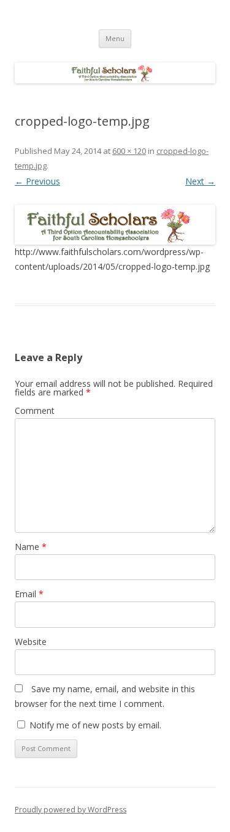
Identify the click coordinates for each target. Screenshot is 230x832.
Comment (35, 410)
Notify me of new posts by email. (95, 725)
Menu (115, 38)
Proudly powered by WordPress (70, 809)
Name (31, 546)
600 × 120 (129, 150)
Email (29, 594)
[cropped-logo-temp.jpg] (115, 225)
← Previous (37, 181)
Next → (200, 181)
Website (31, 641)
